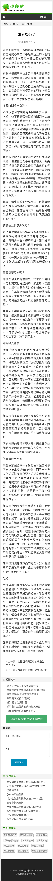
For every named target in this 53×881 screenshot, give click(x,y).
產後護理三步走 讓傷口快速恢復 (24, 806)
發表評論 (19, 762)
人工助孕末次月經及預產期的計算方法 (24, 786)
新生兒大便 (9, 850)
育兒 (15, 24)
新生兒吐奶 (41, 840)
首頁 (6, 24)
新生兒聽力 (23, 850)
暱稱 (7, 735)
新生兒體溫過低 (11, 840)
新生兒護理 (27, 840)
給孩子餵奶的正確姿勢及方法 (22, 686)
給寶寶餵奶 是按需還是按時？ (23, 694)
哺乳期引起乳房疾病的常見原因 (23, 706)
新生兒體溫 (37, 845)
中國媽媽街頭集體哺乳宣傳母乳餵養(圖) (24, 690)
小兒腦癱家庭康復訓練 (19, 815)
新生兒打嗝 (9, 845)
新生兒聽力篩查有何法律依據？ (23, 811)
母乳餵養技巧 (10, 835)
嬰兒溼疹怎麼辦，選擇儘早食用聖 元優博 (25, 782)
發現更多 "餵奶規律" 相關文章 (26, 719)
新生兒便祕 (23, 845)
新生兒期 (27, 24)
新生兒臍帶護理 (39, 850)
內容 (7, 748)
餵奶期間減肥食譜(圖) (18, 698)
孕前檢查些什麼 (15, 794)
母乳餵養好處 (26, 835)
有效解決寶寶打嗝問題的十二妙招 (26, 671)
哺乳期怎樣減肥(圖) (17, 702)
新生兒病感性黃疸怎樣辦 (20, 819)
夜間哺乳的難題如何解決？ (21, 710)
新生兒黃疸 (41, 835)
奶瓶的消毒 (13, 790)
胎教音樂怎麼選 (15, 802)
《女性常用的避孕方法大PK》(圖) (25, 798)
